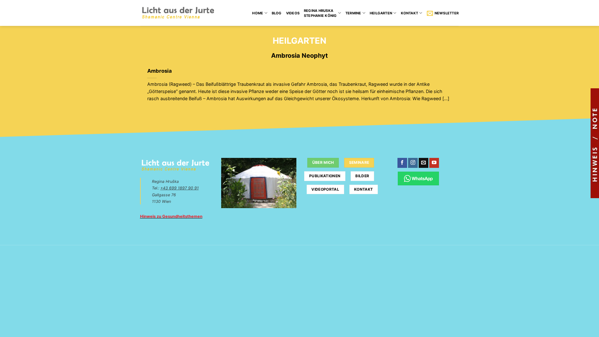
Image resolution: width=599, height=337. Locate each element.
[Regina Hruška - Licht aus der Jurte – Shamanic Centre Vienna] (178, 13)
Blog (277, 13)
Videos (293, 13)
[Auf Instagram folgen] (413, 163)
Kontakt (409, 13)
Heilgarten (381, 13)
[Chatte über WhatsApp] (418, 178)
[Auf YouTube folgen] (434, 163)
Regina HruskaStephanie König (320, 13)
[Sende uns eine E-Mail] (423, 163)
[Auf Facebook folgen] (402, 163)
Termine (353, 13)
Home (257, 13)
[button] (443, 13)
